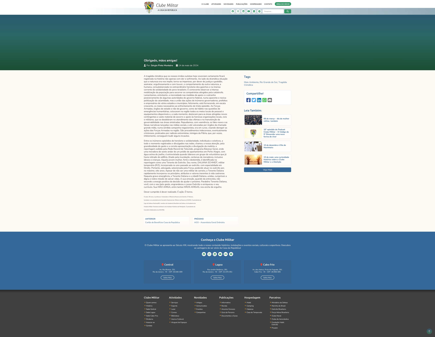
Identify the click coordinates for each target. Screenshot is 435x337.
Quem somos (151, 302)
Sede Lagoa (150, 312)
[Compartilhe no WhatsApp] (264, 100)
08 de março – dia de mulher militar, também (276, 119)
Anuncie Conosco (228, 309)
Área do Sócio (283, 4)
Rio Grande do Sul (268, 82)
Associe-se (150, 322)
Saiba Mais (167, 277)
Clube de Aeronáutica (280, 319)
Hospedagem (256, 4)
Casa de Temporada (254, 312)
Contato (268, 4)
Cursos (174, 312)
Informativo (226, 302)
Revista (224, 306)
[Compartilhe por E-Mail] (270, 100)
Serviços (174, 302)
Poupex (275, 328)
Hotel (249, 302)
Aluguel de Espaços (179, 322)
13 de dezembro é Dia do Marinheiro (275, 146)
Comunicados (201, 306)
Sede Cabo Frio (152, 316)
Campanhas (200, 312)
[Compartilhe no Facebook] (248, 100)
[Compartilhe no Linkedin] (259, 100)
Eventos (199, 309)
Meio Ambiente (251, 82)
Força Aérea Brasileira (280, 312)
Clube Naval (276, 316)
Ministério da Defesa (280, 302)
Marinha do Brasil (279, 306)
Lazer (173, 309)
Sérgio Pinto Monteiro (162, 65)
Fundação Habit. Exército (278, 323)
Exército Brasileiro (279, 309)
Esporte (174, 306)
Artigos (199, 302)
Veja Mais (267, 169)
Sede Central (151, 309)
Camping (250, 306)
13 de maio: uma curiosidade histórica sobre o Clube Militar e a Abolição (276, 159)
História (149, 306)
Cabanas (250, 309)
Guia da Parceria (227, 312)
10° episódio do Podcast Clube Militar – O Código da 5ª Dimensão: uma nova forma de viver (276, 133)
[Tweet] (254, 100)
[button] (287, 11)
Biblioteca (175, 316)
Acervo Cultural (177, 319)
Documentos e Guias (229, 316)
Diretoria (149, 319)
